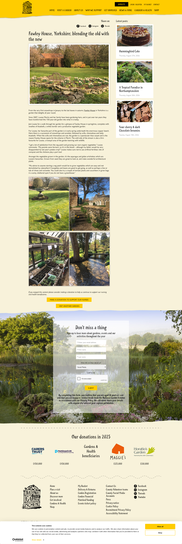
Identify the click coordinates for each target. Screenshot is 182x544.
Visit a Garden (64, 10)
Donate (121, 4)
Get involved (110, 10)
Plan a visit (55, 489)
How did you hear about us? (91, 363)
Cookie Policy (112, 506)
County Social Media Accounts (115, 494)
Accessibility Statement (117, 513)
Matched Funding (86, 500)
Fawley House (89, 110)
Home (52, 10)
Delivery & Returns (87, 489)
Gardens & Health (143, 10)
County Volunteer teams (117, 489)
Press (108, 499)
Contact (156, 4)
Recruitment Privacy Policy (118, 510)
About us (54, 493)
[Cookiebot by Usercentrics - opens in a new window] (18, 539)
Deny (160, 533)
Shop (156, 10)
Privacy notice (112, 503)
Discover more (56, 496)
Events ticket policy (87, 503)
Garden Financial (85, 496)
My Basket (147, 4)
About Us (78, 10)
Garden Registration (87, 493)
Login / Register (136, 4)
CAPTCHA (91, 373)
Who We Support (94, 10)
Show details (36, 540)
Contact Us (111, 486)
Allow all (160, 526)
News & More (125, 10)
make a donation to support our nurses (69, 299)
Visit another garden (69, 306)
